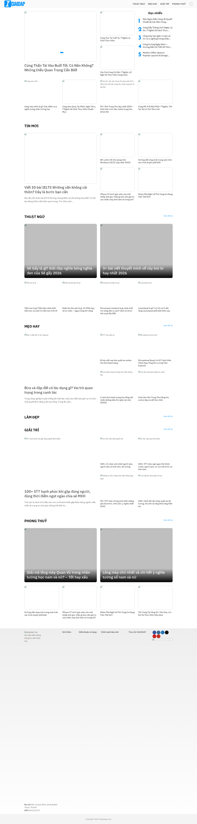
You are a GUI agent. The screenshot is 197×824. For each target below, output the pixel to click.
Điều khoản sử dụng (87, 632)
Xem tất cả (168, 216)
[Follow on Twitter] (163, 632)
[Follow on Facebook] (154, 632)
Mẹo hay (152, 4)
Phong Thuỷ (179, 4)
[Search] (191, 4)
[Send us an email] (167, 632)
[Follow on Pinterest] (154, 636)
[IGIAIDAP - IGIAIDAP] (15, 4)
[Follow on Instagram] (158, 632)
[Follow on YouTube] (158, 636)
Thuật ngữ (139, 4)
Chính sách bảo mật (109, 632)
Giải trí (164, 4)
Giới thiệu (66, 632)
